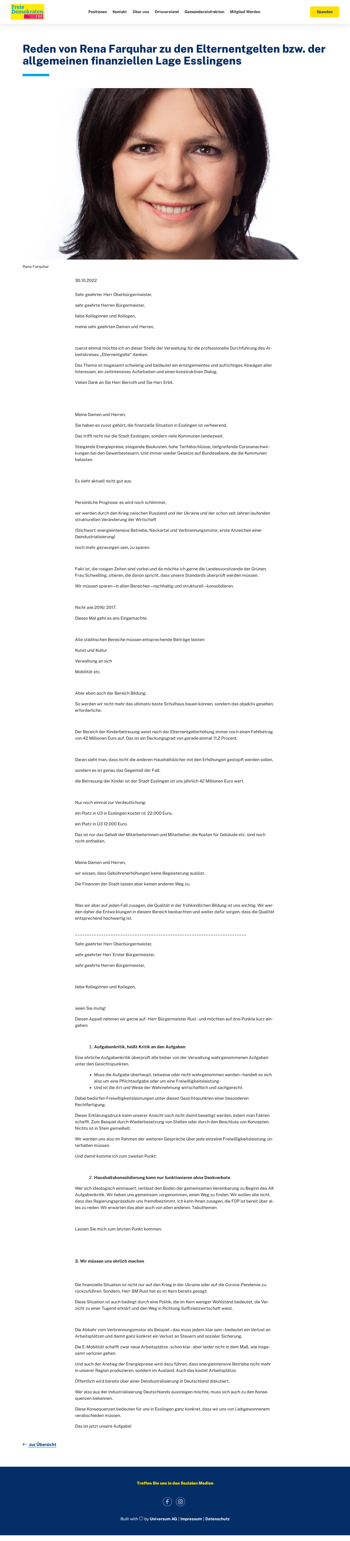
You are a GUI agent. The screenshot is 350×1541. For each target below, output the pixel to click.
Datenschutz (217, 1519)
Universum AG (163, 1518)
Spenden (325, 12)
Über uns (141, 12)
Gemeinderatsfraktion (204, 12)
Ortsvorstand (167, 12)
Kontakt (120, 12)
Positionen (97, 12)
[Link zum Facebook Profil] (167, 1501)
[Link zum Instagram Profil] (180, 1501)
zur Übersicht (42, 1444)
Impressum (191, 1519)
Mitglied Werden (245, 12)
